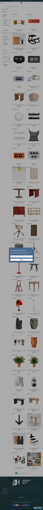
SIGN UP (21, 259)
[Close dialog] (33, 248)
